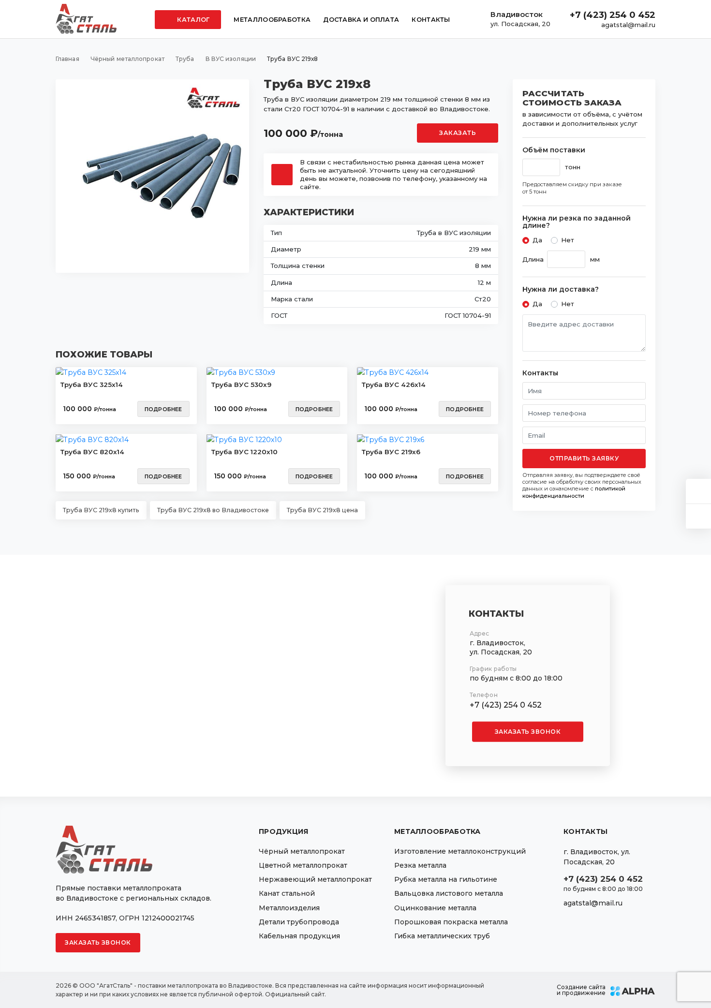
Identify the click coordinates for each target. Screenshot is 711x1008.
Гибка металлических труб (442, 936)
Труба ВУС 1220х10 (244, 452)
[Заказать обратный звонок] (698, 516)
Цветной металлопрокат (303, 865)
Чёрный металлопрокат (302, 851)
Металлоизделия (289, 908)
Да (537, 240)
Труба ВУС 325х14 (91, 384)
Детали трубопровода (299, 922)
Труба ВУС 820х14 (92, 452)
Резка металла (420, 865)
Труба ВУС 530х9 (241, 384)
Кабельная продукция (299, 936)
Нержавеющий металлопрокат (315, 879)
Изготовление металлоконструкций (460, 851)
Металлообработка (272, 19)
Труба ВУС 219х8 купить (101, 510)
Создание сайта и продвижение (581, 990)
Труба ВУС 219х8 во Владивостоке (213, 510)
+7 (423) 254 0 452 (612, 15)
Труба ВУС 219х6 (391, 452)
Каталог (192, 19)
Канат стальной (287, 893)
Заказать (457, 132)
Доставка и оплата (361, 19)
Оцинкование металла (435, 908)
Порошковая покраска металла (451, 922)
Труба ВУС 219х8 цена (322, 510)
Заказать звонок (528, 731)
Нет (567, 240)
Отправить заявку (584, 458)
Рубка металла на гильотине (445, 879)
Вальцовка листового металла (448, 893)
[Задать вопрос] (698, 491)
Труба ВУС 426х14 (394, 384)
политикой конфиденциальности (573, 492)
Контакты (431, 19)
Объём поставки (553, 150)
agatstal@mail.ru (628, 25)
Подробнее (163, 409)
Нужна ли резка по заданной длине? (576, 222)
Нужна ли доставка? (560, 289)
